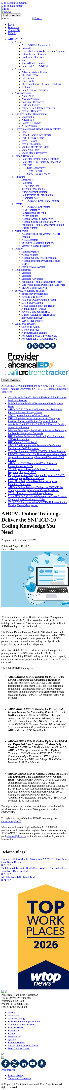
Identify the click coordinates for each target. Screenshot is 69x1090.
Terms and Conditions (19, 1078)
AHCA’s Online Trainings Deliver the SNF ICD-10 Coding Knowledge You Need (34, 388)
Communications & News (33, 385)
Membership (14, 1036)
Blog (51, 385)
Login (11, 24)
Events (11, 1033)
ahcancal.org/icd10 (11, 821)
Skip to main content (12, 5)
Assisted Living (16, 1018)
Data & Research (17, 1027)
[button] (37, 18)
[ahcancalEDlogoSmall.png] (31, 367)
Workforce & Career (19, 1048)
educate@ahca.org (16, 836)
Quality (12, 1039)
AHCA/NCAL (9, 385)
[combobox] (16, 18)
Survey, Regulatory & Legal (23, 1045)
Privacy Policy (15, 1075)
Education (13, 1030)
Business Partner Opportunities (24, 1021)
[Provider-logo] (23, 359)
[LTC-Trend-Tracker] (38, 374)
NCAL (12, 33)
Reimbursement (16, 1042)
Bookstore (13, 27)
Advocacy (13, 1015)
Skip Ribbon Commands (14, 2)
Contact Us (14, 30)
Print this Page (9, 1069)
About (11, 1012)
